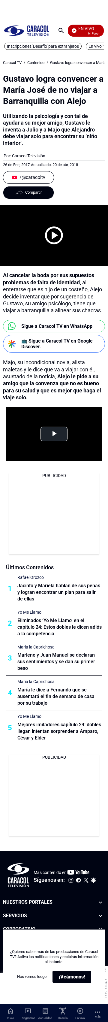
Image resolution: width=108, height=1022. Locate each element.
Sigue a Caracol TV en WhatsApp (56, 326)
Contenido (35, 62)
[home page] (26, 30)
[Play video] (54, 235)
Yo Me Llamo (29, 612)
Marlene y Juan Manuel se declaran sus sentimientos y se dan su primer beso (56, 661)
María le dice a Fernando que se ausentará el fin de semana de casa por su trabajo (55, 696)
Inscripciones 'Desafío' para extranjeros (43, 46)
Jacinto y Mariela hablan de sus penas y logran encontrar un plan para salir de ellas (58, 592)
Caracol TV (12, 62)
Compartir (33, 192)
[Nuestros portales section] (100, 902)
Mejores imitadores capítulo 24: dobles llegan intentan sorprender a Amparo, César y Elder (59, 731)
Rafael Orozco (30, 577)
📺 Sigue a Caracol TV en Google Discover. (57, 343)
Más (97, 1016)
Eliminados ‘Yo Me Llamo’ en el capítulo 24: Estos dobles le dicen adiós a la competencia (59, 627)
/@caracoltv (32, 177)
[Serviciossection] (100, 916)
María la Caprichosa (36, 647)
